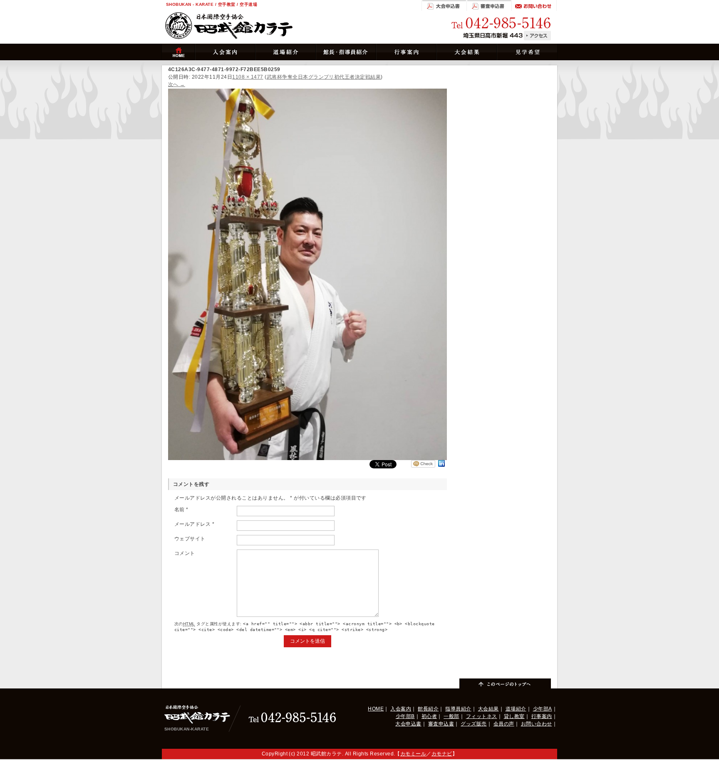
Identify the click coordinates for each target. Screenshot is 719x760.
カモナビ (441, 754)
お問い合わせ (536, 724)
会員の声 (503, 724)
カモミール (413, 754)
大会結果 (488, 709)
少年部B (405, 716)
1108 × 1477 (247, 77)
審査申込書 (441, 724)
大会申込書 (408, 724)
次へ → (176, 84)
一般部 (451, 716)
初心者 (429, 716)
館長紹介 (428, 709)
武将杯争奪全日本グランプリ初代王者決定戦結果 (324, 77)
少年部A (542, 709)
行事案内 (541, 716)
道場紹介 (516, 709)
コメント (184, 553)
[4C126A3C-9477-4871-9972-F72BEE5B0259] (307, 92)
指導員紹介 (458, 709)
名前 (181, 509)
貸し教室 (514, 716)
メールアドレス (194, 524)
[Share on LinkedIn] (441, 467)
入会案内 (400, 709)
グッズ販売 (473, 724)
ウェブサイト (190, 539)
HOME (376, 709)
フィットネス (481, 716)
